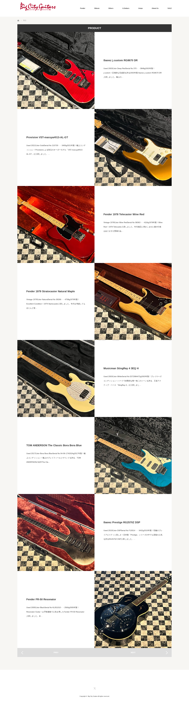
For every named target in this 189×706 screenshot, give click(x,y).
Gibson (96, 8)
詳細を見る (133, 70)
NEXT (133, 652)
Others (110, 8)
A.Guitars (125, 8)
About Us (155, 8)
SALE (170, 8)
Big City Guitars (93, 696)
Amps (140, 8)
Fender (82, 8)
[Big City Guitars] (38, 6)
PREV (56, 652)
